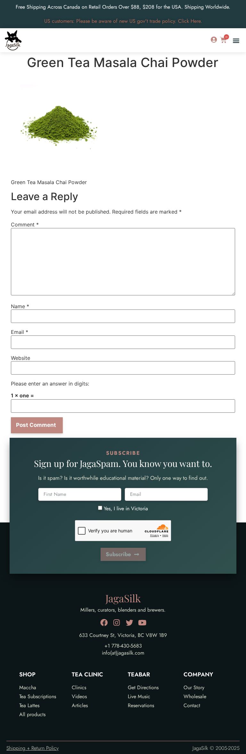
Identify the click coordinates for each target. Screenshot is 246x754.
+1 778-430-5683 (123, 645)
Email (19, 332)
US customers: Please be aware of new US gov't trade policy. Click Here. (123, 21)
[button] (236, 40)
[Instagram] (116, 622)
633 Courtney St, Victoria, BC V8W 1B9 (123, 635)
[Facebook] (104, 622)
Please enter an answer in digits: (50, 383)
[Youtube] (142, 622)
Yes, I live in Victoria (126, 508)
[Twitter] (129, 622)
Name (20, 306)
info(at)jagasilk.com (123, 653)
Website (20, 357)
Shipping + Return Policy (32, 748)
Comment (25, 224)
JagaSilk (123, 598)
